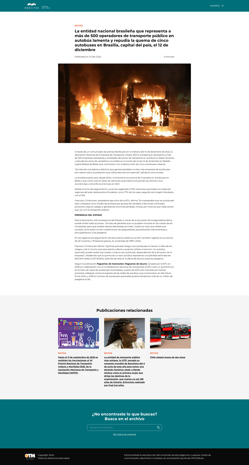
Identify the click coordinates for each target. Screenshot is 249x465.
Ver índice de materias (124, 434)
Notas (79, 25)
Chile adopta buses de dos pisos (167, 357)
